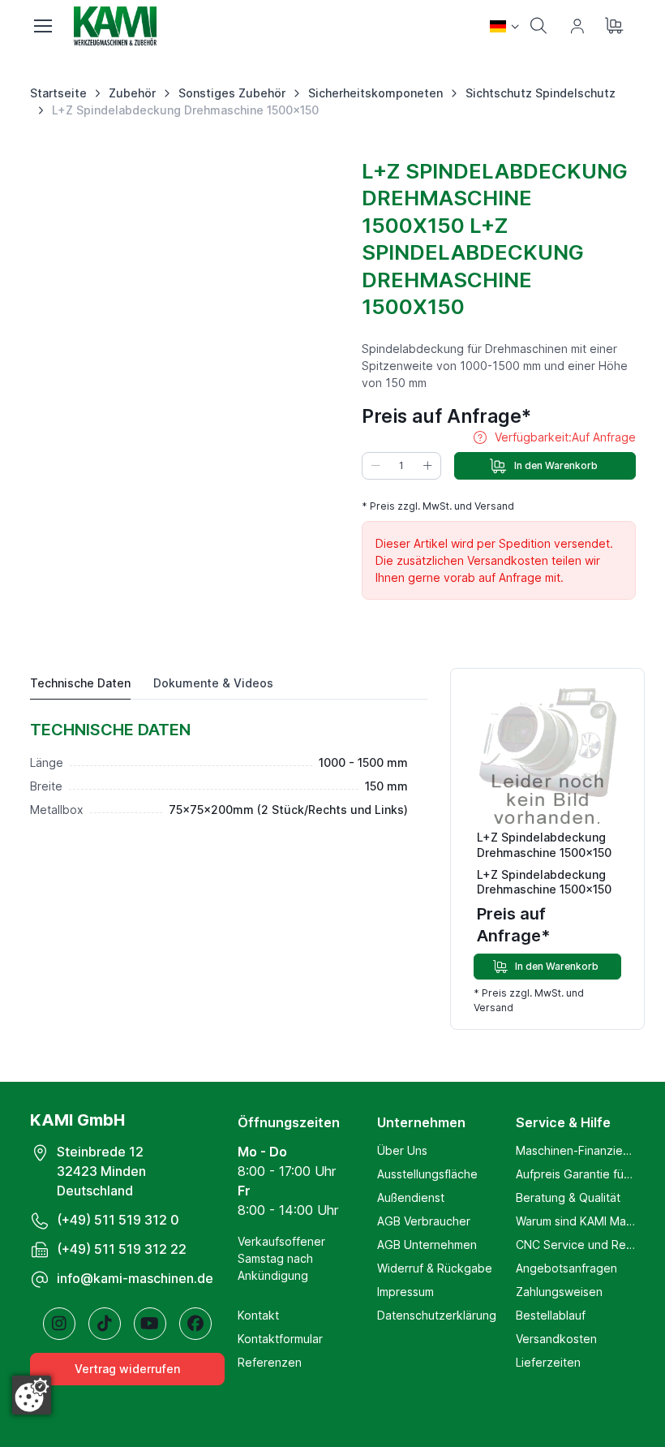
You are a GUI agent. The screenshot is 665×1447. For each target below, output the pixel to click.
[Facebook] (195, 1323)
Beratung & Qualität (568, 1197)
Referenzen (270, 1362)
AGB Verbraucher (423, 1221)
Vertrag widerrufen (127, 1369)
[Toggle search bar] (538, 25)
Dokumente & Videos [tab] (213, 683)
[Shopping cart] (616, 25)
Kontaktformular (280, 1339)
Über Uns (402, 1150)
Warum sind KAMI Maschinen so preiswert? (575, 1221)
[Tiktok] (104, 1323)
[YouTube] (150, 1323)
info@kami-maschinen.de (135, 1278)
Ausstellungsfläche (427, 1174)
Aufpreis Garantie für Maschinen (575, 1174)
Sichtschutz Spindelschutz (541, 93)
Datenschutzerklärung (436, 1315)
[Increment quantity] (427, 466)
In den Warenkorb (556, 465)
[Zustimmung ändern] (31, 1395)
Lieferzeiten (548, 1362)
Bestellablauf (551, 1315)
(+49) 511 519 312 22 (122, 1249)
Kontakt (258, 1315)
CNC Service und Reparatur (575, 1244)
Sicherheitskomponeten (375, 93)
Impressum (405, 1291)
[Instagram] (59, 1323)
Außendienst (410, 1197)
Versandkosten (556, 1339)
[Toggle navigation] (42, 26)
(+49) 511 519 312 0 (118, 1220)
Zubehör (132, 93)
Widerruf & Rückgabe (434, 1268)
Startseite (58, 93)
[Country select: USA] (504, 26)
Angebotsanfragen (566, 1268)
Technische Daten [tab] (80, 683)
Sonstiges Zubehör (231, 93)
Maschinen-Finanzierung (575, 1150)
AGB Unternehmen (427, 1244)
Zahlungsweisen (559, 1291)
